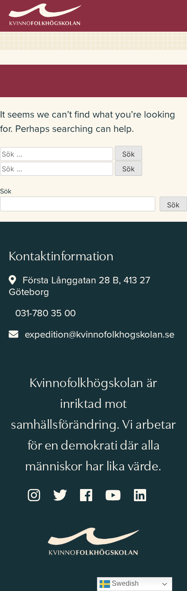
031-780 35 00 (45, 313)
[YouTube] (119, 498)
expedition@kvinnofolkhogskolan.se (99, 334)
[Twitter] (66, 498)
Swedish (124, 583)
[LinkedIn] (146, 498)
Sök (5, 191)
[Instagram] (40, 498)
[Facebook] (92, 498)
